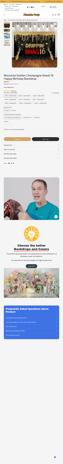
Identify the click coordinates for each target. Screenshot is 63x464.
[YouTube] (32, 7)
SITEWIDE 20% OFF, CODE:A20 (46, 1)
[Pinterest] (34, 7)
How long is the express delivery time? (16, 318)
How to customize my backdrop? (12, 10)
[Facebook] (28, 7)
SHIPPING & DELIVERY (10, 154)
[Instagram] (30, 7)
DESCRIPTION (8, 145)
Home (5, 20)
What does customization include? (15, 331)
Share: (5, 163)
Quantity (6, 121)
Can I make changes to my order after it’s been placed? (21, 322)
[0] (58, 14)
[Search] (53, 14)
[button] (55, 457)
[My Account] (55, 14)
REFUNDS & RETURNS (10, 158)
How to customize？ (11, 326)
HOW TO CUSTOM (9, 149)
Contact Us (12, 4)
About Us (6, 4)
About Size (18, 4)
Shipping (6, 84)
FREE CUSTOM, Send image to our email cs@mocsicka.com (19, 1)
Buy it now (45, 139)
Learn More (31, 266)
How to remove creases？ (13, 335)
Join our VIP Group (9, 8)
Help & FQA (15, 6)
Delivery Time (8, 6)
